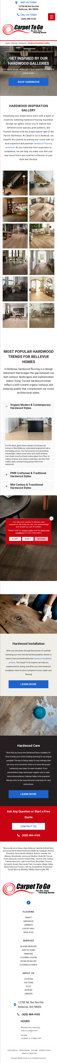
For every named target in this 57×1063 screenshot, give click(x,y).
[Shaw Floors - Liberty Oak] (41, 209)
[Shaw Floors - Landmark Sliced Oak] (15, 236)
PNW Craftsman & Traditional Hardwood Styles (28, 474)
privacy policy (27, 530)
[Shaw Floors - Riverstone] (41, 262)
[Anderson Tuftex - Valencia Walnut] (15, 209)
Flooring (14, 43)
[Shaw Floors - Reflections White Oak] (41, 236)
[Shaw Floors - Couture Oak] (15, 315)
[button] (28, 82)
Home (7, 43)
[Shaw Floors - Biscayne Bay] (41, 315)
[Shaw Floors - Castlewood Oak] (41, 289)
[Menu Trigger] (51, 16)
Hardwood (22, 43)
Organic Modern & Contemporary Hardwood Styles (30, 406)
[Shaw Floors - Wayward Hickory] (15, 262)
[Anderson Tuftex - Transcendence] (15, 183)
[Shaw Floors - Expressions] (41, 183)
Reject (28, 539)
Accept (15, 539)
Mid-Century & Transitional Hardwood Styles (26, 486)
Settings (41, 539)
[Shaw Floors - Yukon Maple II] (15, 289)
